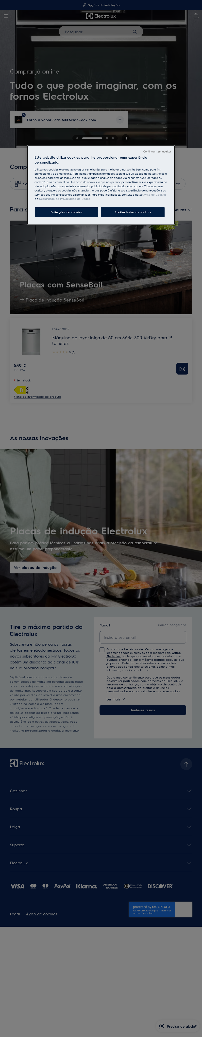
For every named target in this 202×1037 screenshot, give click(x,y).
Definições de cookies (66, 212)
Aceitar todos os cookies (133, 212)
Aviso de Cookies (154, 194)
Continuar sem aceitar (157, 151)
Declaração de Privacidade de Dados (64, 199)
